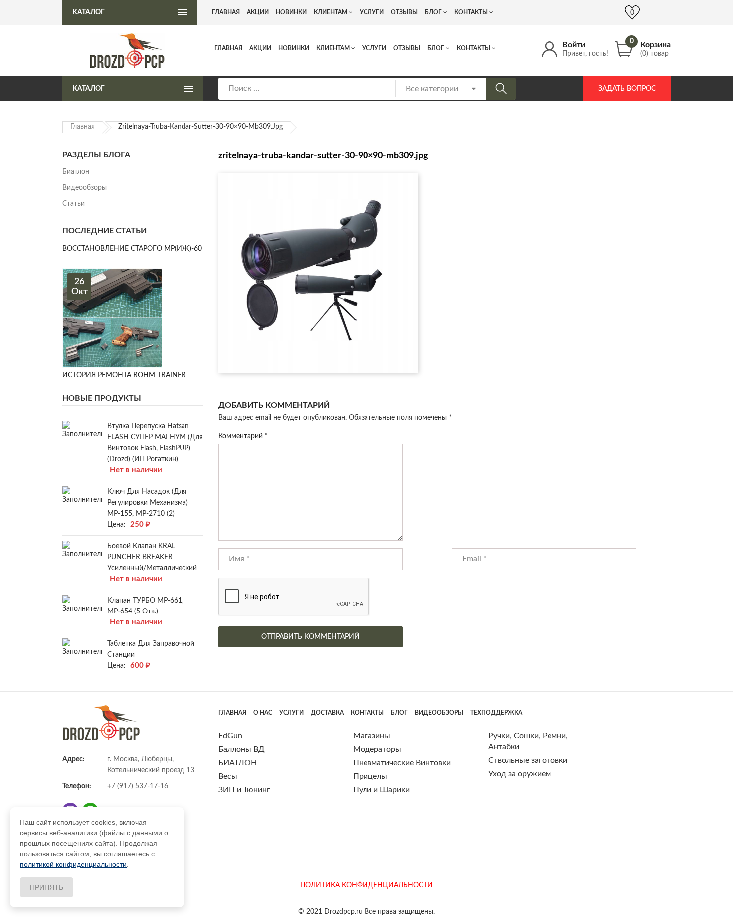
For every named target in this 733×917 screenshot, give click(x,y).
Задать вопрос (627, 88)
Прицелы (370, 776)
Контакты (473, 48)
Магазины (371, 736)
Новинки (293, 48)
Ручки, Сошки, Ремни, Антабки (528, 741)
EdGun (230, 736)
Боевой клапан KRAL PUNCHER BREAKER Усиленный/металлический (152, 557)
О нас (262, 713)
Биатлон (75, 171)
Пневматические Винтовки (402, 763)
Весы (227, 776)
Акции (260, 48)
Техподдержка (496, 713)
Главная (228, 48)
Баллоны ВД (241, 749)
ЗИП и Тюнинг (244, 790)
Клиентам (333, 48)
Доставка (327, 713)
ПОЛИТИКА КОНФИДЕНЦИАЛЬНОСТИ (366, 885)
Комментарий (243, 436)
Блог (435, 48)
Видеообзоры (84, 187)
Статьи (73, 203)
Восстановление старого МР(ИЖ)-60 (132, 248)
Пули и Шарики (381, 790)
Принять (46, 887)
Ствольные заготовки (527, 760)
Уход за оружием (519, 774)
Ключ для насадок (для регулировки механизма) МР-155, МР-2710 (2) (147, 502)
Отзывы (406, 48)
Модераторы (377, 749)
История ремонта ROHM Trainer (124, 375)
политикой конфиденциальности (73, 864)
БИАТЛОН (237, 763)
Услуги (374, 48)
